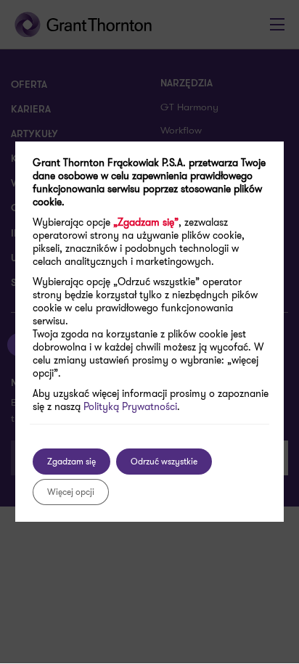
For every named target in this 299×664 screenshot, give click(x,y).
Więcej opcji (70, 491)
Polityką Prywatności (130, 406)
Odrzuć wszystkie (164, 461)
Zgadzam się (71, 461)
